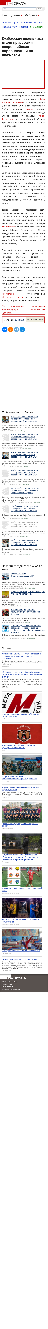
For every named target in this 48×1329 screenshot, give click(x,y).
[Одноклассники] (10, 329)
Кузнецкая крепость (14, 297)
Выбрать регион (7, 986)
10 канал (19, 320)
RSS (18, 989)
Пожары (23, 27)
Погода (38, 22)
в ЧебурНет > (37, 27)
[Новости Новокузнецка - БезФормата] (13, 3)
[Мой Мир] (22, 329)
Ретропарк (8, 294)
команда (30, 109)
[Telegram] (16, 329)
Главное (6, 22)
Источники (26, 22)
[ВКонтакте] (4, 329)
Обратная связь (7, 985)
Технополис (8, 226)
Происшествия (9, 27)
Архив (16, 22)
